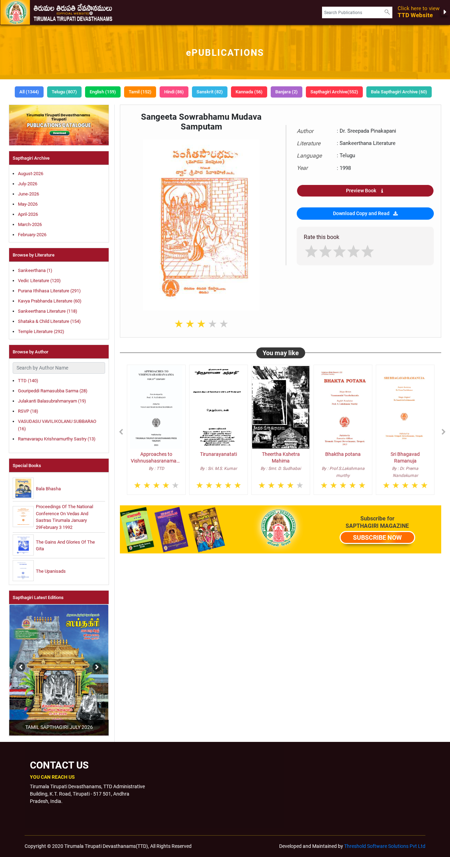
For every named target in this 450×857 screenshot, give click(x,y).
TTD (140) (28, 380)
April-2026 (28, 214)
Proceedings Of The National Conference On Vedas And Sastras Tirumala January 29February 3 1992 (64, 517)
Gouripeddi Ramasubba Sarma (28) (53, 390)
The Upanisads (51, 571)
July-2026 (27, 183)
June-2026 (28, 194)
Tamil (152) (140, 91)
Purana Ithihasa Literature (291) (49, 290)
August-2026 (30, 173)
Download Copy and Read (361, 213)
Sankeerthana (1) (35, 270)
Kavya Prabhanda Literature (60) (50, 301)
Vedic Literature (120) (39, 280)
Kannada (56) (249, 91)
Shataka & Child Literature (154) (49, 321)
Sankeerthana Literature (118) (47, 311)
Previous (8, 663)
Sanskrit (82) (210, 91)
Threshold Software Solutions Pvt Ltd (384, 846)
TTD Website (418, 12)
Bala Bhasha (48, 488)
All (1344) (29, 91)
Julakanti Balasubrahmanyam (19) (52, 401)
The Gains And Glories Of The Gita (65, 545)
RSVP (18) (28, 411)
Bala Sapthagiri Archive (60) (399, 91)
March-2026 (30, 224)
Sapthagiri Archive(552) (334, 91)
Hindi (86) (174, 91)
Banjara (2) (286, 91)
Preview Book (361, 190)
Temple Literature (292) (41, 331)
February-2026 (32, 234)
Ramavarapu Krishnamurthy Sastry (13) (57, 438)
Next (95, 663)
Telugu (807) (64, 91)
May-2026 (28, 204)
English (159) (103, 91)
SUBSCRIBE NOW (377, 537)
